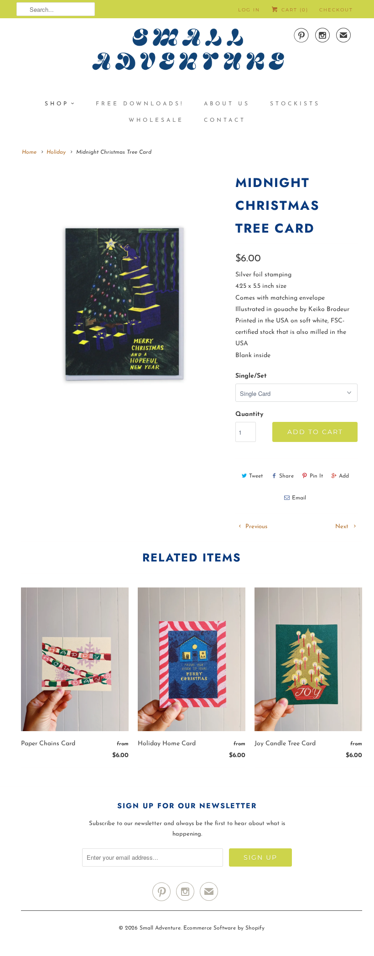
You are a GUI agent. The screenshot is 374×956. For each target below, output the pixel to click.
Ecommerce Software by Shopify (224, 928)
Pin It (316, 476)
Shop (57, 104)
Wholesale (156, 120)
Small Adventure (160, 928)
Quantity (249, 414)
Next (342, 527)
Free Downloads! (140, 104)
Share (286, 476)
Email (299, 498)
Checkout (336, 10)
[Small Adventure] (187, 52)
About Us (227, 104)
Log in (249, 10)
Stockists (295, 104)
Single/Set (251, 376)
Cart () (293, 10)
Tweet (256, 476)
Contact (225, 120)
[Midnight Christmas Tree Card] (121, 302)
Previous (255, 527)
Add (344, 476)
